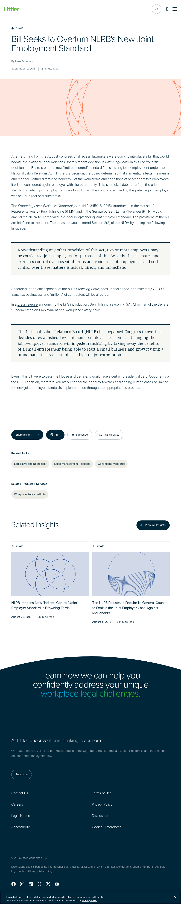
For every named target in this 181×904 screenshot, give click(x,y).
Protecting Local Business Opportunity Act (49, 205)
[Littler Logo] (12, 9)
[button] (13, 884)
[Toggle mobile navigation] (175, 9)
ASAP (19, 546)
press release (27, 304)
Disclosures (100, 815)
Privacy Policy (102, 804)
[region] (90, 898)
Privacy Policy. (89, 900)
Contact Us (19, 793)
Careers (17, 804)
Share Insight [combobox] (23, 435)
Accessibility (20, 826)
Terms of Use (102, 793)
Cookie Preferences (106, 826)
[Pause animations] (167, 9)
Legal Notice (20, 815)
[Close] (175, 897)
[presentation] (50, 574)
